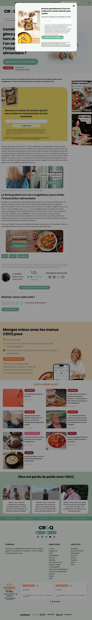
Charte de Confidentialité (64, 46)
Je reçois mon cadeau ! (52, 37)
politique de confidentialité (51, 34)
